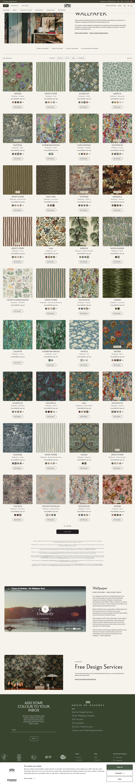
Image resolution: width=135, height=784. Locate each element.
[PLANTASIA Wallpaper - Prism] (13, 154)
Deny (119, 779)
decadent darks (64, 560)
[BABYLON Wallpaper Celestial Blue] (83, 257)
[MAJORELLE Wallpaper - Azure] (46, 412)
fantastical (47, 555)
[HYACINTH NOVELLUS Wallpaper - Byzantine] (51, 489)
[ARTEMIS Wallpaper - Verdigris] (21, 102)
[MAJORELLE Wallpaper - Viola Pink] (49, 412)
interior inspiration (79, 564)
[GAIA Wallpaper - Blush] (51, 257)
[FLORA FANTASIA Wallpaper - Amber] (84, 154)
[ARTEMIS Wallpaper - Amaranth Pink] (13, 102)
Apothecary (62, 10)
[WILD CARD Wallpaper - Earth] (51, 205)
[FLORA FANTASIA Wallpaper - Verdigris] (84, 128)
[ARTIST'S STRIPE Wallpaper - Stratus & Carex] (117, 438)
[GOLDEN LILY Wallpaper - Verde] (84, 77)
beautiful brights (53, 560)
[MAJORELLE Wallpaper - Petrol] (51, 386)
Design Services (111, 5)
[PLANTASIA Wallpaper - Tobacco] (84, 180)
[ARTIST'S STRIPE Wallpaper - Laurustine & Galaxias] (46, 102)
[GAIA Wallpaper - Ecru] (51, 231)
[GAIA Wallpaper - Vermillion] (46, 257)
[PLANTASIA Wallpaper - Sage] (18, 128)
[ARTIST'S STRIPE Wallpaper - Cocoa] (18, 231)
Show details (28, 778)
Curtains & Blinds (26, 10)
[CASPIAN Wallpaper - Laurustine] (117, 283)
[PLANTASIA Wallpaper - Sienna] (21, 154)
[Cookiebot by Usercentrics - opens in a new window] (12, 780)
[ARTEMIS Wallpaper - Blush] (117, 489)
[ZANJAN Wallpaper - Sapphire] (84, 438)
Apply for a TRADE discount (109, 1)
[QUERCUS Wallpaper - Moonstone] (117, 77)
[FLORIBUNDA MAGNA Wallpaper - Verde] (50, 154)
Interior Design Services (82, 712)
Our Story (78, 757)
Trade (120, 5)
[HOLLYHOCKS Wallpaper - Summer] (120, 154)
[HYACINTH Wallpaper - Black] (15, 515)
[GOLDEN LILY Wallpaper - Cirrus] (82, 102)
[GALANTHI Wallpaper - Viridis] (18, 334)
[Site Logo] (67, 6)
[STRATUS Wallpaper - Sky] (84, 334)
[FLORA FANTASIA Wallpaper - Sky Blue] (87, 154)
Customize (118, 773)
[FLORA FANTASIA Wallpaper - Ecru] (79, 154)
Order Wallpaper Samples (83, 715)
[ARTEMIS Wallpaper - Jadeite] (18, 77)
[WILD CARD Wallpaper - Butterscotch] (48, 205)
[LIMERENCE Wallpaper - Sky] (118, 205)
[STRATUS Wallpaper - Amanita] (84, 360)
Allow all (119, 767)
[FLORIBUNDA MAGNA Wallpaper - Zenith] (51, 128)
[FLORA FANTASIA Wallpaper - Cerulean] (82, 154)
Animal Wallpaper (42, 48)
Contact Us (97, 760)
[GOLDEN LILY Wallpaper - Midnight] (18, 386)
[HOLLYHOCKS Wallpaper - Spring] (117, 128)
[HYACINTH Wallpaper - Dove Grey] (18, 489)
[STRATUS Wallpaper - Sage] (87, 360)
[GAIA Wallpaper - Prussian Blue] (54, 257)
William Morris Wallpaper (89, 48)
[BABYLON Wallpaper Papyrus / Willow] (84, 231)
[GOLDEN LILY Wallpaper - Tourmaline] (87, 102)
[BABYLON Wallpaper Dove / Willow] (85, 257)
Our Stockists (78, 723)
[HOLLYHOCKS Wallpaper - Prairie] (84, 489)
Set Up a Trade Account (82, 726)
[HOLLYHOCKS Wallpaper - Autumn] (112, 154)
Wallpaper (6, 10)
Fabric (15, 10)
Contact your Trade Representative (87, 730)
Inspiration (14, 5)
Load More (67, 531)
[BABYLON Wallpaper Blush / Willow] (80, 257)
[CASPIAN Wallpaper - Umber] (116, 309)
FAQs (122, 1)
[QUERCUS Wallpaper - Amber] (118, 102)
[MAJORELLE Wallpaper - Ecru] (54, 412)
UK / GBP (127, 1)
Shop (5, 5)
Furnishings (50, 10)
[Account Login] (128, 5)
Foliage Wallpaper (72, 48)
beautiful (63, 558)
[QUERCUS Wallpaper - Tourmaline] (113, 102)
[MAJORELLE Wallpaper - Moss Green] (51, 412)
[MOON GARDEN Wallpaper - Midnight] (116, 257)
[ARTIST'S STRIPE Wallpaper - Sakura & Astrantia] (51, 102)
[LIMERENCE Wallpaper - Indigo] (113, 205)
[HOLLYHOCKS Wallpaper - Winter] (115, 154)
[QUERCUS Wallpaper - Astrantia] (120, 102)
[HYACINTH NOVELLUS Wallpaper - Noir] (52, 515)
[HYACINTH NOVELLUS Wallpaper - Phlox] (50, 515)
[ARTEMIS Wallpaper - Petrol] (18, 102)
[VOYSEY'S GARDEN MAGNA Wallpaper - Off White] (18, 283)
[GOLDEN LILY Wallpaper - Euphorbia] (79, 102)
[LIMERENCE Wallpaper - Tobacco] (117, 180)
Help (118, 1)
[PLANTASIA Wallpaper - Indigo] (15, 154)
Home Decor (39, 10)
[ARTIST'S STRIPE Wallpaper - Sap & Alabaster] (49, 102)
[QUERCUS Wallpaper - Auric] (115, 102)
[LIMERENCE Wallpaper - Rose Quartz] (120, 205)
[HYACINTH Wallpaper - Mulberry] (18, 515)
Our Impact (78, 760)
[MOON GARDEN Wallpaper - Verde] (117, 231)
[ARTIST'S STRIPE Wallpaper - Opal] (51, 77)
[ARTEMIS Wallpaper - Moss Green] (15, 102)
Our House (25, 5)
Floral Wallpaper (57, 48)
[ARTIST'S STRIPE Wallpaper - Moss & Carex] (18, 180)
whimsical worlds (89, 558)
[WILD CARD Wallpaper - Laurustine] (51, 180)
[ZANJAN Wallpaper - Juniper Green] (83, 463)
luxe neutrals (45, 560)
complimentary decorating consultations (60, 565)
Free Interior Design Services (10, 1)
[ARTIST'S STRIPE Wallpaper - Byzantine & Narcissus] (51, 438)
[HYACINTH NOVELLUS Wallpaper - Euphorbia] (55, 515)
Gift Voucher (77, 719)
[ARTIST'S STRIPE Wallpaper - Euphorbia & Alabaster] (54, 102)
